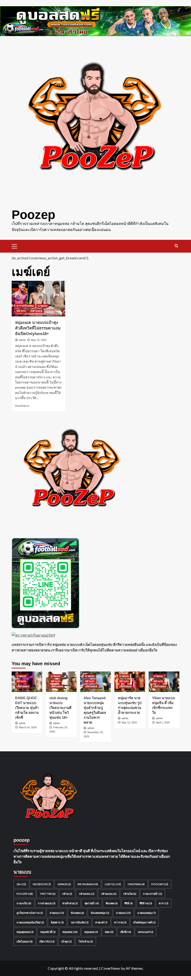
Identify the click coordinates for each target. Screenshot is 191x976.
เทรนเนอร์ (145, 931)
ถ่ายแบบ (57, 912)
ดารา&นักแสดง (25, 305)
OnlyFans (136, 884)
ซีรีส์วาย (146, 903)
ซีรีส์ (128, 903)
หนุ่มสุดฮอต (25, 931)
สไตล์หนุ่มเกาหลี (144, 922)
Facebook (42, 884)
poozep (25, 893)
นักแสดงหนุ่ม (100, 912)
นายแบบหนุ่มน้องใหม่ (30, 922)
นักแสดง (77, 912)
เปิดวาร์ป (47, 941)
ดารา (163, 903)
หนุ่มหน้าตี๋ (48, 931)
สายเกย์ (101, 922)
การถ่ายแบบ (46, 903)
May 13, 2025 (129, 722)
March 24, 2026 (28, 727)
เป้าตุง (66, 941)
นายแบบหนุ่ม (146, 912)
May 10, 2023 (38, 340)
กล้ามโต (129, 893)
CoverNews (110, 968)
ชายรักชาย (70, 903)
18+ (21, 884)
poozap (159, 884)
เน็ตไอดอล (36, 310)
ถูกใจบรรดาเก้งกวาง (30, 912)
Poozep (33, 214)
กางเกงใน (24, 903)
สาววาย (120, 922)
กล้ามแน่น (108, 893)
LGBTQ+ (113, 884)
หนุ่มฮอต (91, 931)
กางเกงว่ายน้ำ (152, 893)
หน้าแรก (21, 310)
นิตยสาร (57, 922)
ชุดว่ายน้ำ (92, 903)
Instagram (88, 884)
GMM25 (64, 884)
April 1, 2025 (163, 722)
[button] (16, 245)
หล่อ (109, 931)
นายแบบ (42, 305)
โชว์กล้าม (85, 941)
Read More (22, 405)
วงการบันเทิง (80, 922)
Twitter (47, 893)
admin (22, 340)
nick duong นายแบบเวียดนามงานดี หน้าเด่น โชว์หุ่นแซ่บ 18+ (60, 707)
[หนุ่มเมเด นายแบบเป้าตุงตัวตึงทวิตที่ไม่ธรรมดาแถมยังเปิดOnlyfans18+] (38, 298)
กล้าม (67, 893)
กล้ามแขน (86, 893)
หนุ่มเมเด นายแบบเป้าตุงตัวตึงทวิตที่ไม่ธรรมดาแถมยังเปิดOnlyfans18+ (38, 328)
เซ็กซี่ (125, 931)
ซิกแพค (112, 903)
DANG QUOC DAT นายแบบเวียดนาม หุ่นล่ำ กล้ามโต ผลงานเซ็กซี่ (27, 707)
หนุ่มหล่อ (70, 931)
